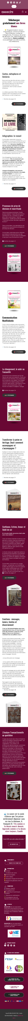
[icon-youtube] (17, 2)
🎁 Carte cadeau (8, 876)
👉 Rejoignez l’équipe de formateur (13, 878)
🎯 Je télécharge (18, 104)
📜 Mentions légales (9, 875)
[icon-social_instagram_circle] (14, 2)
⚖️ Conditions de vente (10, 873)
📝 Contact (7, 871)
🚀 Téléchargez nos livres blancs (14, 995)
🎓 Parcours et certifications (11, 895)
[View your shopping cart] (23, 12)
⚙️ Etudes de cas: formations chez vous (14, 979)
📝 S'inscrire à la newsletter (14, 987)
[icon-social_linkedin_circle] (11, 2)
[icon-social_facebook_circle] (8, 2)
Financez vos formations (15, 863)
